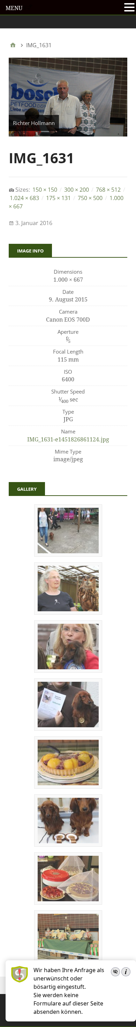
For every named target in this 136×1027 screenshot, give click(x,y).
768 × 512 (108, 189)
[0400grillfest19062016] (68, 786)
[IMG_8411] (68, 728)
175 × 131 (58, 198)
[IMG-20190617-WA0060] (68, 554)
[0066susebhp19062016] (68, 670)
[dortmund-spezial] (68, 844)
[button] (129, 7)
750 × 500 (90, 198)
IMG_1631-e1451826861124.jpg (68, 439)
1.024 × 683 (24, 198)
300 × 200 (76, 189)
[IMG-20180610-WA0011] (68, 902)
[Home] (13, 45)
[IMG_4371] (68, 612)
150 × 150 (44, 189)
